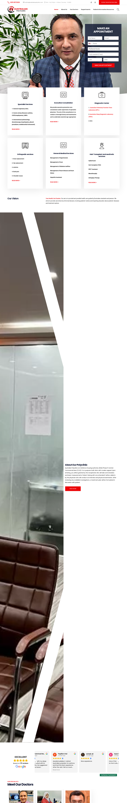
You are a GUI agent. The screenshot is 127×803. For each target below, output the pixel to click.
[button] (118, 9)
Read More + (16, 129)
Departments (85, 9)
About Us (64, 9)
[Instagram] (95, 2)
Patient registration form (109, 2)
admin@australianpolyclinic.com (34, 2)
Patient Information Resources (103, 9)
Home (56, 9)
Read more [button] (39, 770)
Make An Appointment (103, 65)
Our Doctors (74, 9)
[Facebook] (91, 2)
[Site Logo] (17, 9)
